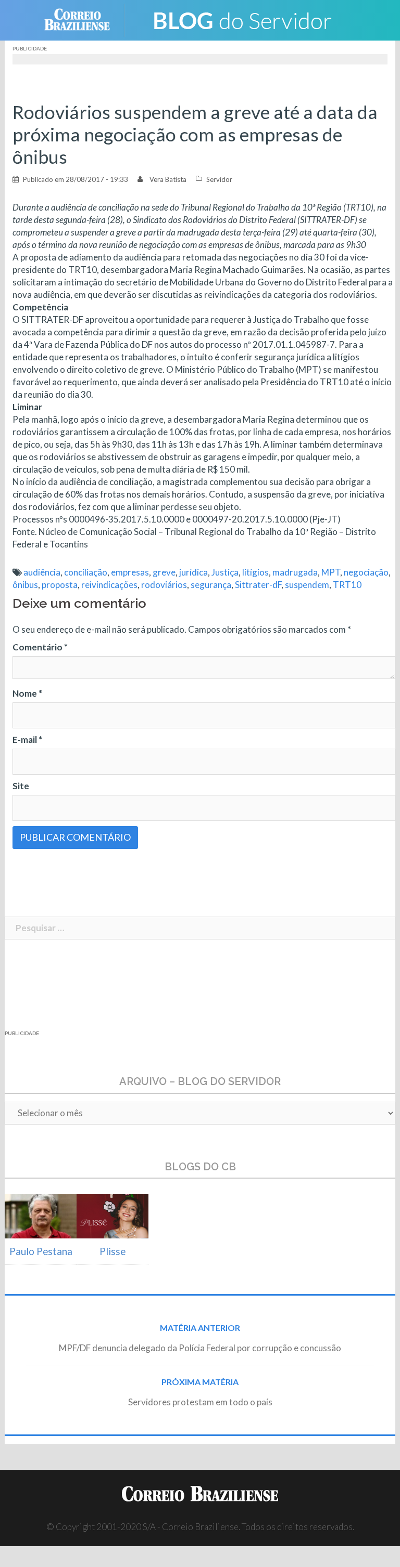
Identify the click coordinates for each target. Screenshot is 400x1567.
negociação (366, 572)
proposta (60, 584)
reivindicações (109, 584)
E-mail (27, 739)
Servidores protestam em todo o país (200, 1401)
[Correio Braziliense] (85, 19)
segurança (211, 584)
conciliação (85, 572)
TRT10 (347, 584)
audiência (41, 572)
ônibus (25, 584)
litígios (255, 572)
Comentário (40, 647)
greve (164, 572)
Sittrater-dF (258, 584)
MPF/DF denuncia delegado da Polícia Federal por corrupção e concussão (200, 1347)
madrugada (295, 572)
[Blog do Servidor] (242, 19)
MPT (330, 572)
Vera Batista (167, 179)
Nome (27, 693)
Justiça (225, 572)
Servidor (219, 179)
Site (20, 785)
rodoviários (164, 584)
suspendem (307, 584)
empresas (130, 572)
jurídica (193, 572)
